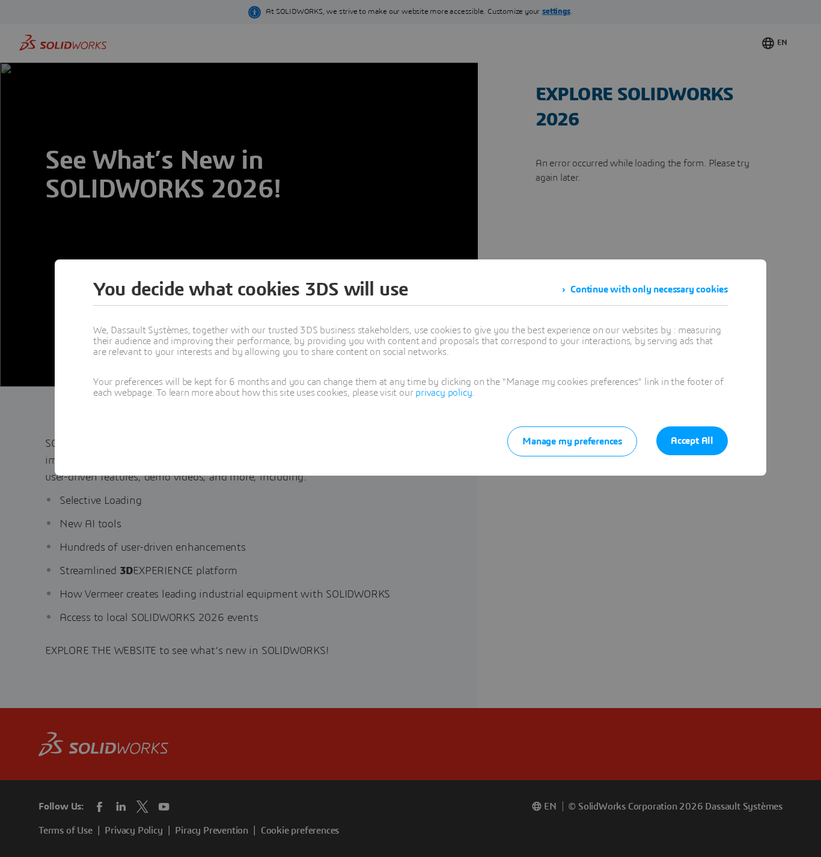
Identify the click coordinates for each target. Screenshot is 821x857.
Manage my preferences (572, 441)
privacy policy (443, 393)
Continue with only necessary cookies (649, 289)
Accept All (692, 441)
